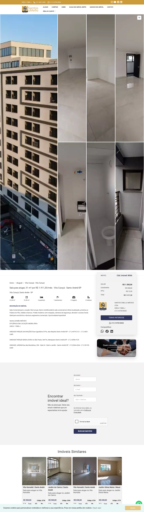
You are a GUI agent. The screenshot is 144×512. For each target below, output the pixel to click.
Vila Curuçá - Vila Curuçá (35, 283)
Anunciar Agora (116, 350)
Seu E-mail (77, 385)
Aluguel (19, 283)
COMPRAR (55, 7)
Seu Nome (77, 375)
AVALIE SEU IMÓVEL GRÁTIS (77, 7)
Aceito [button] (132, 508)
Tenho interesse (116, 318)
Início (12, 283)
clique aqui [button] (96, 508)
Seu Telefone (78, 395)
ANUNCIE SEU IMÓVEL (97, 7)
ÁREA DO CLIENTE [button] (48, 11)
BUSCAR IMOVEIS (85, 431)
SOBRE (64, 7)
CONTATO (110, 7)
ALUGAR (45, 7)
